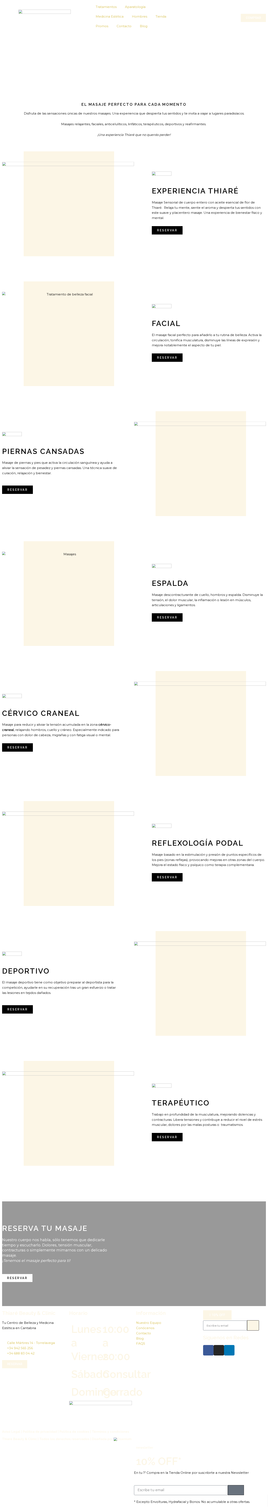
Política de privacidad (40, 1432)
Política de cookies (74, 1432)
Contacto (124, 26)
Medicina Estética (110, 16)
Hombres (139, 16)
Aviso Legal (11, 1432)
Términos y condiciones (110, 1432)
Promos (102, 26)
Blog (143, 26)
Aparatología (135, 7)
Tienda (161, 16)
